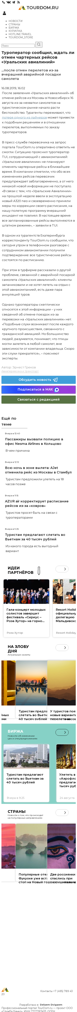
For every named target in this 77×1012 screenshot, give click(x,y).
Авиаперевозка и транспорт (20, 371)
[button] (58, 569)
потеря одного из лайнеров (24, 117)
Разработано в (40, 1004)
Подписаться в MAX (35, 389)
